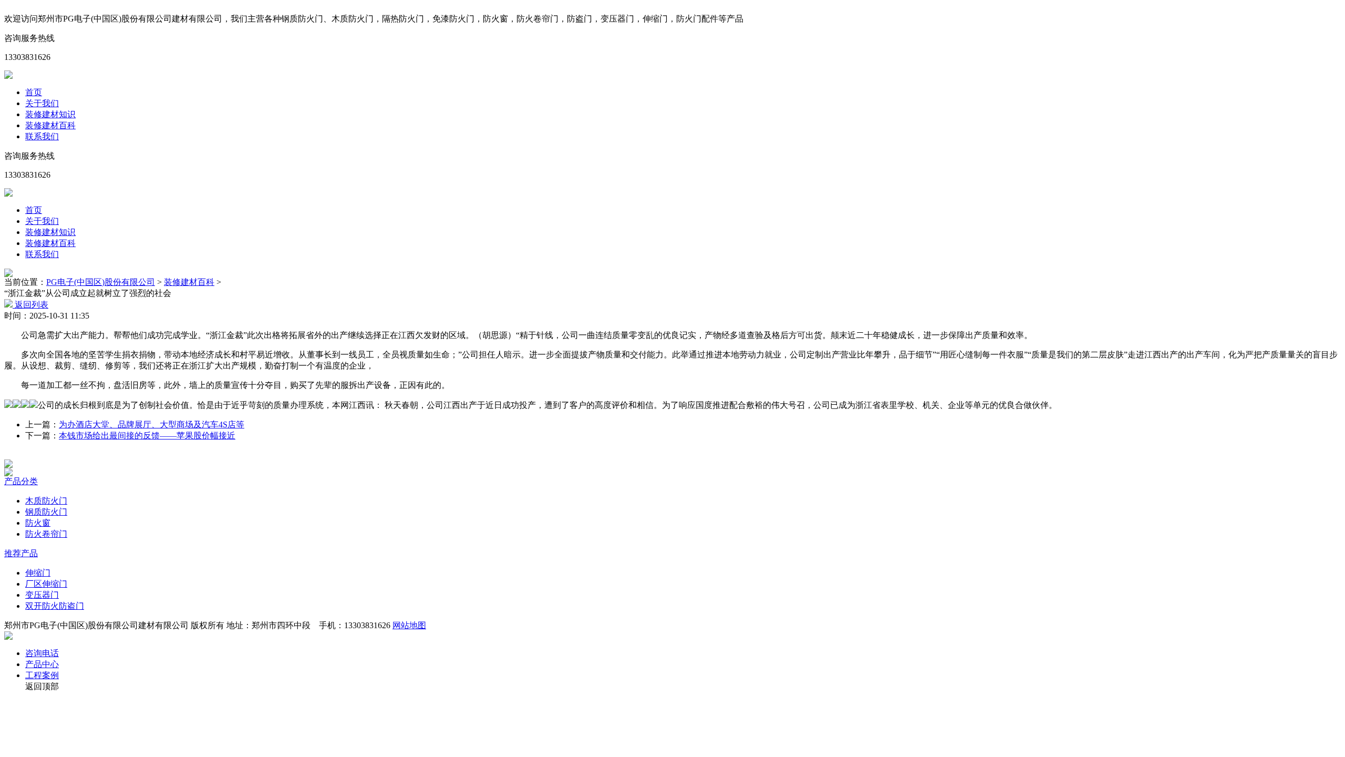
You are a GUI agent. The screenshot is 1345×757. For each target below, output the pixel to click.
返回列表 (30, 304)
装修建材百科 (50, 125)
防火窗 (37, 522)
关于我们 (42, 103)
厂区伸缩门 (46, 583)
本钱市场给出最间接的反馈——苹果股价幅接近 (147, 435)
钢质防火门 (46, 511)
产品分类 (21, 481)
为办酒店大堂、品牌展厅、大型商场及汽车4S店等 (151, 424)
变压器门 (42, 594)
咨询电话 (42, 653)
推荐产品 (21, 553)
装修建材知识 (50, 114)
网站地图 (409, 625)
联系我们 (42, 136)
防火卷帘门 (46, 533)
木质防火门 (46, 500)
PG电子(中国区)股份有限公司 (100, 282)
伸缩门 (37, 572)
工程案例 (42, 675)
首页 (33, 92)
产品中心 (42, 664)
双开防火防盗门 (54, 605)
